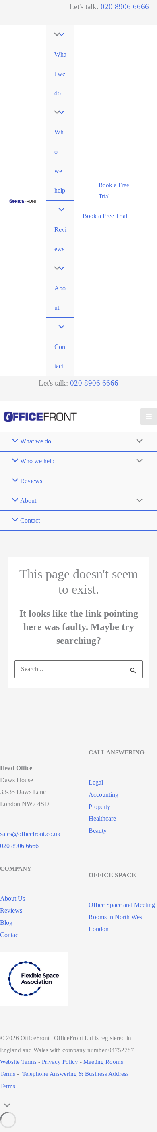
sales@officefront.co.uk (30, 833)
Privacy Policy (60, 1061)
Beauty (98, 830)
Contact (10, 934)
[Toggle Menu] (55, 35)
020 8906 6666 (125, 6)
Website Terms (18, 1061)
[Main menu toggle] (148, 416)
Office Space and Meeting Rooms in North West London (122, 916)
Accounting (103, 794)
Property (99, 806)
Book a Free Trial (105, 215)
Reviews (11, 910)
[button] (116, 191)
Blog (6, 922)
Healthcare (102, 818)
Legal (96, 782)
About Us (12, 898)
